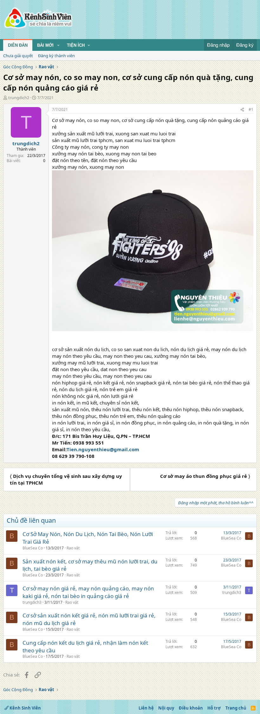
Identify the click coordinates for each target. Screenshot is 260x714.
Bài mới (45, 45)
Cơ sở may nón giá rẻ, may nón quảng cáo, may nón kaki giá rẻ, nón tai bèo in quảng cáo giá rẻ (88, 592)
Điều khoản (191, 708)
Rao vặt (73, 548)
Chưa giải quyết (18, 55)
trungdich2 (18, 97)
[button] (58, 45)
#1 (251, 109)
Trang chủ (235, 708)
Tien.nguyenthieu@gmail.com (103, 449)
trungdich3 (32, 602)
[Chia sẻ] (242, 109)
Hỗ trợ (214, 708)
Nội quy (166, 708)
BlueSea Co (33, 548)
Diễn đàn (18, 45)
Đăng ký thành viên (56, 55)
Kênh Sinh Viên (25, 708)
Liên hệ (146, 708)
